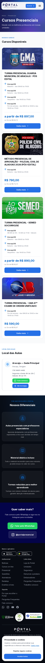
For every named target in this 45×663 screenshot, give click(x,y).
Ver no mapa (22, 386)
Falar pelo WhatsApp (25, 526)
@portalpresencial (25, 534)
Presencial (6, 570)
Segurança (28, 570)
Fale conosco (22, 381)
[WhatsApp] (3, 607)
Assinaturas (6, 578)
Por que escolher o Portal (9, 594)
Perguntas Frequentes (32, 581)
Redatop (5, 581)
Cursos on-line (7, 567)
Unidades (27, 567)
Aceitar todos (22, 656)
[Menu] (39, 5)
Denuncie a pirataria (32, 574)
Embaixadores (29, 578)
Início (4, 16)
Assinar (29, 6)
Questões (6, 574)
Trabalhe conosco (31, 585)
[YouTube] (13, 607)
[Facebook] (17, 607)
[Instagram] (8, 607)
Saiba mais (21, 126)
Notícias (5, 563)
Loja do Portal (29, 563)
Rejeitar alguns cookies (22, 651)
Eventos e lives (8, 585)
